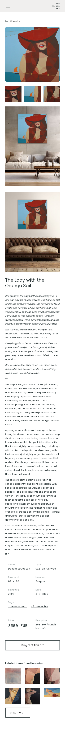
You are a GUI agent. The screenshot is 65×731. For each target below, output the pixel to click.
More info (41, 628)
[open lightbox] (32, 54)
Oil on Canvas (46, 568)
